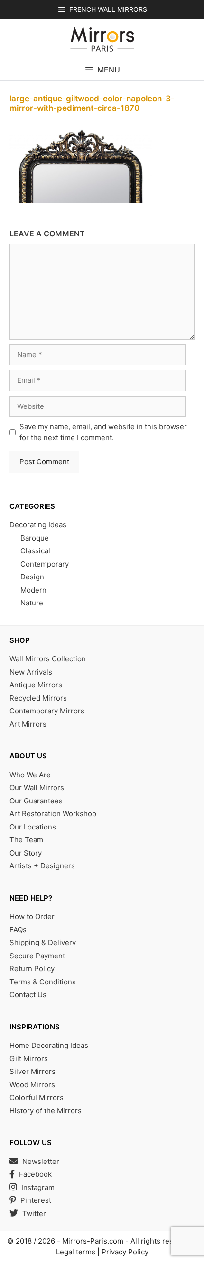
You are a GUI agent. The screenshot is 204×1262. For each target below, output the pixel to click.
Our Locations (32, 826)
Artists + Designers (42, 865)
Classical (35, 550)
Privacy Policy (125, 1251)
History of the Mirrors (45, 1110)
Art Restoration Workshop (52, 813)
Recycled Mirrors (38, 698)
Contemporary (44, 563)
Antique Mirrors (35, 684)
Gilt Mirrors (28, 1058)
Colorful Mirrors (36, 1097)
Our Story (25, 852)
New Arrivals (30, 671)
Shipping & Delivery (42, 942)
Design (32, 576)
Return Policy (32, 968)
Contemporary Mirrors (46, 710)
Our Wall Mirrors (36, 787)
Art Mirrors (27, 724)
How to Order (32, 916)
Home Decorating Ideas (48, 1045)
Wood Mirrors (32, 1084)
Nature (31, 602)
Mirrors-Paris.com (92, 1240)
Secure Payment (37, 955)
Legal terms (75, 1251)
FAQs (18, 929)
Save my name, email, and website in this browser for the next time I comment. (103, 432)
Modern (33, 590)
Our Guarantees (36, 800)
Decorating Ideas (37, 524)
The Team (26, 839)
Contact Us (27, 994)
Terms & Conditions (42, 981)
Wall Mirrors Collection (47, 658)
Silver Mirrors (32, 1071)
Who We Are (30, 774)
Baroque (34, 537)
